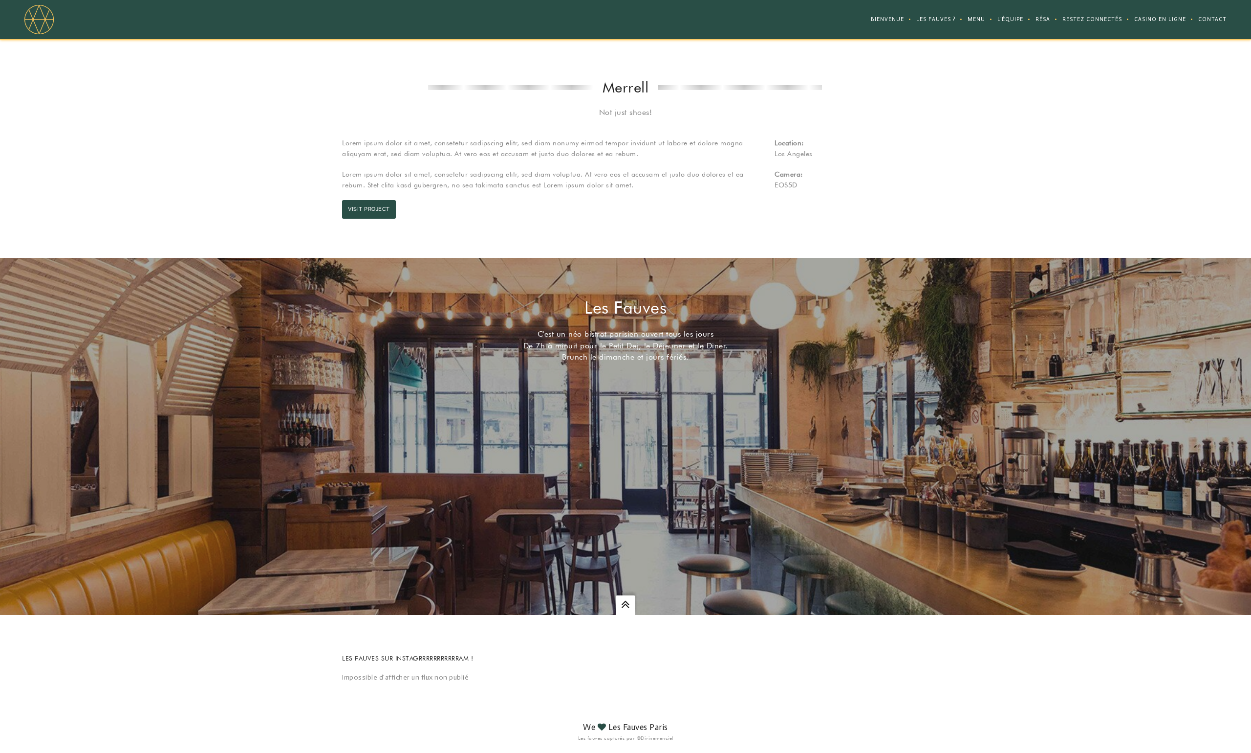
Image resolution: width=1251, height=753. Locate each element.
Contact (1212, 19)
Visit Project (369, 209)
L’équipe (1010, 19)
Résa (1042, 19)
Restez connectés (1092, 19)
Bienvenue (887, 19)
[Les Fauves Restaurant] (39, 19)
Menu (976, 19)
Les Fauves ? (935, 19)
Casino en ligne (1160, 19)
